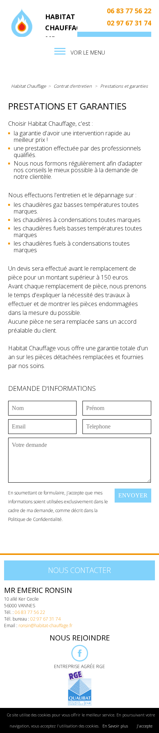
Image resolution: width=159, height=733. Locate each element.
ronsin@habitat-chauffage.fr (45, 625)
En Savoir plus (115, 726)
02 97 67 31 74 (129, 23)
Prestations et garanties (124, 86)
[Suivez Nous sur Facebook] (79, 660)
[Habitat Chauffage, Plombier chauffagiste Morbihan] (22, 24)
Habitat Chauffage (28, 86)
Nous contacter (79, 570)
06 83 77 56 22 (129, 10)
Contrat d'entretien (73, 86)
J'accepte (144, 726)
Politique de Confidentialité (35, 519)
